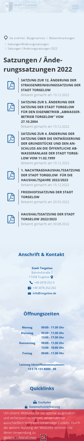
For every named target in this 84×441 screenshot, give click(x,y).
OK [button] (43, 437)
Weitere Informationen (20, 437)
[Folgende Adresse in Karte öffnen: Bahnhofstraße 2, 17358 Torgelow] (52, 277)
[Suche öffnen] (65, 7)
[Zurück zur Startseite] (21, 7)
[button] (75, 7)
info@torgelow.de (44, 293)
